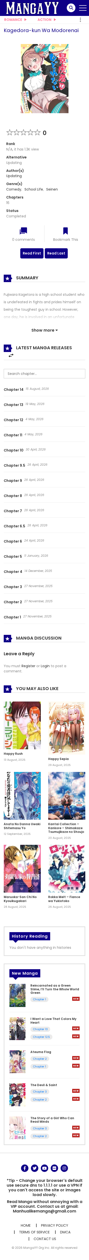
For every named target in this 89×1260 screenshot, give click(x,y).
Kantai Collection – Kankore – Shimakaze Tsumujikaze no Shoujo (66, 828)
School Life (33, 189)
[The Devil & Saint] (17, 1094)
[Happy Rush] (22, 725)
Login (45, 665)
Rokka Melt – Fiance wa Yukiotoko (64, 899)
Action (44, 19)
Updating (14, 175)
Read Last (56, 253)
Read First (32, 253)
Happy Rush (13, 754)
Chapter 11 (13, 435)
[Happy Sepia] (66, 727)
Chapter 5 (13, 556)
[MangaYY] (32, 7)
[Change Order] (11, 356)
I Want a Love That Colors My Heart (53, 1020)
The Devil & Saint (43, 1085)
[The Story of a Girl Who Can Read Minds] (17, 1127)
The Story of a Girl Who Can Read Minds (52, 1120)
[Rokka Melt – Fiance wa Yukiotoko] (66, 868)
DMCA (65, 1232)
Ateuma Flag (40, 1052)
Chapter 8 (13, 495)
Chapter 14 (13, 389)
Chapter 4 (13, 571)
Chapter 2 (13, 602)
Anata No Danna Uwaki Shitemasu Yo (22, 826)
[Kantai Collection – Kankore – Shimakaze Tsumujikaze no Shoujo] (66, 795)
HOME (26, 1225)
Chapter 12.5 (41, 1037)
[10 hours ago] (76, 999)
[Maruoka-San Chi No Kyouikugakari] (22, 868)
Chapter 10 (13, 450)
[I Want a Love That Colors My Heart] (17, 1028)
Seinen (52, 189)
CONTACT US (45, 1238)
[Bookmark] (65, 231)
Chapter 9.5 (14, 465)
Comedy (13, 189)
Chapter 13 (13, 404)
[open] (83, 8)
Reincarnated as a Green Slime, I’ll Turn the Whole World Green (54, 989)
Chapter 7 (13, 510)
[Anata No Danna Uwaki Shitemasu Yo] (22, 795)
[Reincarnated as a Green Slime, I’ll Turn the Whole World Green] (17, 995)
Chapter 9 (13, 480)
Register (28, 665)
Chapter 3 (13, 586)
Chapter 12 (13, 419)
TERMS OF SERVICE (34, 1232)
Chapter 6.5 (14, 526)
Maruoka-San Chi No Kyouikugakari (20, 899)
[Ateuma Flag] (17, 1061)
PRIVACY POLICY (54, 1225)
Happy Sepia (58, 759)
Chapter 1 (12, 617)
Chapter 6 (13, 541)
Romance (13, 19)
